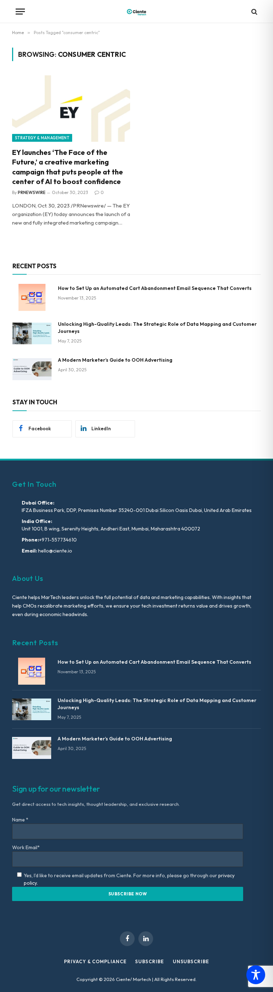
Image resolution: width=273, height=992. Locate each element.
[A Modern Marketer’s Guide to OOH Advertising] (32, 369)
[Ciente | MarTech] (136, 11)
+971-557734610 (58, 540)
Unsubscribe (191, 961)
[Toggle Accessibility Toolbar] (256, 975)
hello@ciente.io (54, 551)
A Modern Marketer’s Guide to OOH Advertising (115, 360)
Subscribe (149, 961)
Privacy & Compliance (95, 961)
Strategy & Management (42, 137)
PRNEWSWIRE (32, 192)
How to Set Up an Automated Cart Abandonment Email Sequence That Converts (155, 288)
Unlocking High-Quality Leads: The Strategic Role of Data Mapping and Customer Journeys (157, 327)
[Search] (253, 12)
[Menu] (20, 12)
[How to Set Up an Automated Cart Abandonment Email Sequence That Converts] (32, 297)
